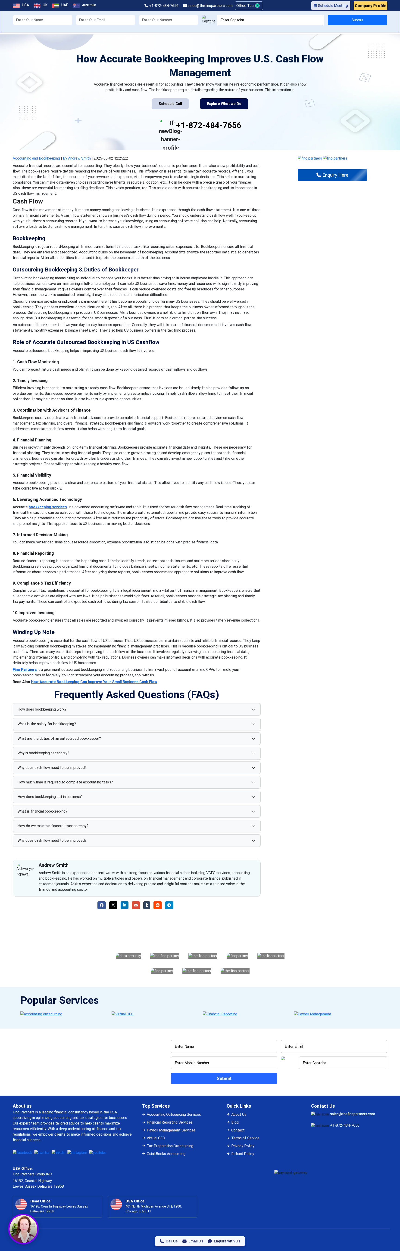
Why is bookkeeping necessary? (43, 753)
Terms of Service (245, 1138)
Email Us (195, 1241)
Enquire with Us (227, 1241)
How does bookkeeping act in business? (50, 797)
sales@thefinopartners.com (210, 5)
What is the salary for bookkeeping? (47, 724)
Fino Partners (25, 669)
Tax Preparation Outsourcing (170, 1146)
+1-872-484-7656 (163, 5)
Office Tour (246, 5)
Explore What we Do (224, 104)
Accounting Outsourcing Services (174, 1114)
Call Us (172, 1241)
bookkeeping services (48, 507)
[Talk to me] (23, 1229)
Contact (238, 1130)
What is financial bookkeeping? (42, 811)
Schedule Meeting (332, 5)
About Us (238, 1114)
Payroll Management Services (171, 1130)
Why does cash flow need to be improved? (52, 767)
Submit (357, 20)
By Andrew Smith (77, 158)
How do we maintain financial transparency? (53, 826)
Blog (235, 1122)
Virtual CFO (156, 1138)
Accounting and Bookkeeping (36, 158)
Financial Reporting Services (170, 1122)
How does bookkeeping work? (42, 709)
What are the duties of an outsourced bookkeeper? (59, 738)
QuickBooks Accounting (166, 1154)
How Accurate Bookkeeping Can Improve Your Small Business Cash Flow (94, 682)
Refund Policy (242, 1154)
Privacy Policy (242, 1146)
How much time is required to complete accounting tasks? (65, 782)
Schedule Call (170, 104)
